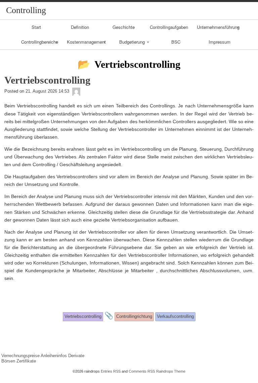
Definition (80, 27)
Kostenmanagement (86, 42)
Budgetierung (132, 42)
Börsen (8, 361)
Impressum (219, 42)
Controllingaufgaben (169, 27)
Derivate (76, 355)
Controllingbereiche (39, 42)
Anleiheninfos (54, 355)
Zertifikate (26, 361)
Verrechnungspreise (20, 355)
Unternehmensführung (218, 27)
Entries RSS (111, 371)
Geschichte (124, 27)
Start (36, 27)
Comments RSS (142, 371)
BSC (175, 42)
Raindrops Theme (170, 371)
